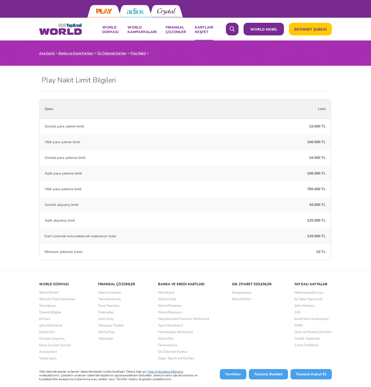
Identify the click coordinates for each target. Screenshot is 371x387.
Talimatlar (105, 338)
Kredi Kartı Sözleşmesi (312, 319)
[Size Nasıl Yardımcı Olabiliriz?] (232, 29)
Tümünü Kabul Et (311, 374)
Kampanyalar (242, 292)
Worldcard (166, 292)
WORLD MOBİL (263, 29)
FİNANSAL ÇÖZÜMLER (176, 29)
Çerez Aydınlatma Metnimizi (165, 372)
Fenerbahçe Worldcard (175, 332)
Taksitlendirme (109, 299)
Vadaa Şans (48, 358)
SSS (298, 312)
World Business (170, 312)
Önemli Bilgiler (50, 312)
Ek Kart (44, 319)
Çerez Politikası (307, 345)
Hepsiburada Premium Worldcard (183, 319)
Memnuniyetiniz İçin (309, 292)
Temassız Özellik (111, 325)
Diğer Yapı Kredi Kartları (176, 358)
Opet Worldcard (170, 325)
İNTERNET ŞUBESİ (310, 29)
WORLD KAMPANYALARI (142, 29)
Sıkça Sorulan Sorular (55, 345)
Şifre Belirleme (50, 325)
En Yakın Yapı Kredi (309, 299)
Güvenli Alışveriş (52, 338)
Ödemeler (106, 312)
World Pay (106, 332)
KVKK (299, 325)
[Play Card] (104, 11)
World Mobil (241, 299)
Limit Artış (106, 319)
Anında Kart (48, 352)
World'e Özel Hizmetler (57, 299)
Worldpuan (47, 306)
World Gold (167, 299)
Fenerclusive (167, 345)
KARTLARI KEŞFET (204, 29)
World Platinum (170, 306)
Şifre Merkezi (305, 306)
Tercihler (233, 374)
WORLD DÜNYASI (110, 29)
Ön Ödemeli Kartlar (172, 352)
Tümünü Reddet (268, 374)
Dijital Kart (47, 332)
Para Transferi (109, 306)
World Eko (166, 338)
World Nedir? (49, 292)
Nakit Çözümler (109, 292)
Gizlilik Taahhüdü (307, 338)
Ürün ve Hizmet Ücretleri (313, 332)
